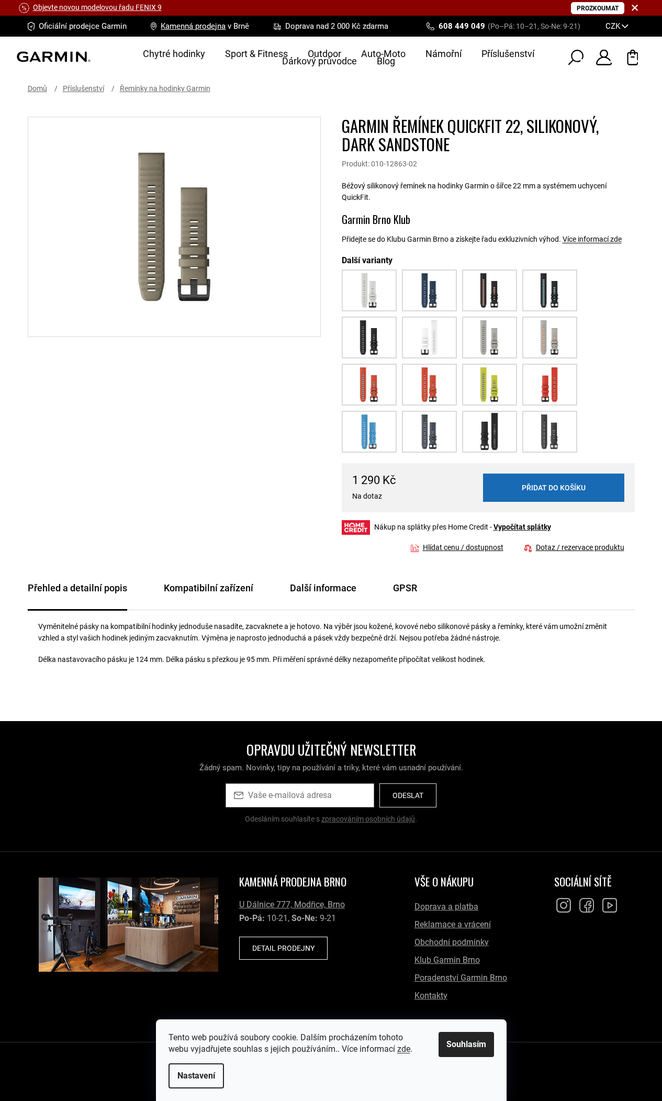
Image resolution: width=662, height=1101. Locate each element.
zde (403, 1049)
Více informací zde (592, 239)
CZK (613, 26)
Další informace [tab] (323, 587)
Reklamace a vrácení (452, 924)
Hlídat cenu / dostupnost (463, 547)
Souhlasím (466, 1044)
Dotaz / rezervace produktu (580, 547)
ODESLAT (407, 795)
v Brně (205, 26)
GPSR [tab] (405, 587)
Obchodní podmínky (451, 942)
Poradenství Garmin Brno (460, 978)
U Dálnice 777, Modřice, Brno (292, 904)
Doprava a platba (446, 907)
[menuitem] (174, 54)
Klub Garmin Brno (447, 960)
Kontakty (430, 996)
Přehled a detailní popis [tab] (77, 587)
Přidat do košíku (554, 488)
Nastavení (196, 1076)
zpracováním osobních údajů (368, 819)
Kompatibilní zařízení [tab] (208, 587)
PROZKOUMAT (598, 8)
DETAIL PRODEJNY (283, 948)
